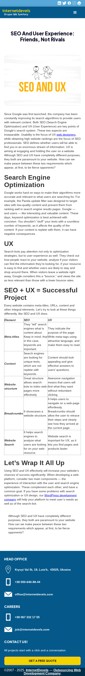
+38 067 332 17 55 (27, 617)
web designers (66, 134)
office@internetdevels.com (34, 594)
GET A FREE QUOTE (43, 661)
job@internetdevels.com (32, 629)
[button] (75, 12)
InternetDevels (37, 670)
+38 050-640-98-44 (27, 582)
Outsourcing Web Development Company (52, 671)
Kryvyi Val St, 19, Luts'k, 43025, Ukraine (43, 569)
